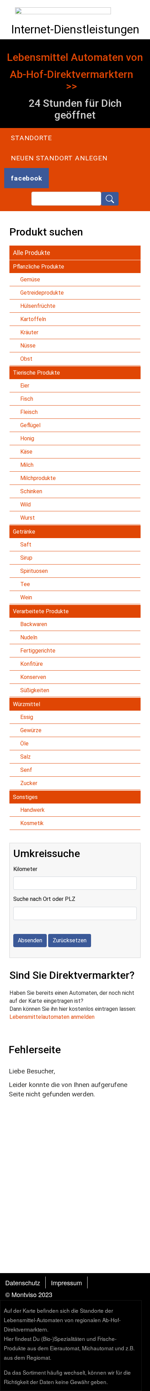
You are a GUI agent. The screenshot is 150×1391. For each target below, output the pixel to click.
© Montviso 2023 (28, 1294)
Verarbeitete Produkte (41, 611)
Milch (26, 465)
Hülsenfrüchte (37, 306)
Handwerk (32, 810)
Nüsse (28, 345)
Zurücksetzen (70, 940)
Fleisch (29, 412)
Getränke (24, 531)
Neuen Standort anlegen (59, 158)
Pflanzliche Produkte (38, 266)
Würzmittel (26, 704)
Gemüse (30, 279)
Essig (26, 717)
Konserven (33, 677)
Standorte (31, 138)
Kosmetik (32, 823)
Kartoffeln (33, 319)
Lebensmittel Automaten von (75, 57)
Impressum (66, 1282)
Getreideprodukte (42, 292)
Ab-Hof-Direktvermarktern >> (71, 80)
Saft (25, 544)
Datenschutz (22, 1282)
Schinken (31, 491)
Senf (26, 770)
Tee (25, 584)
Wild (25, 504)
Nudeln (28, 637)
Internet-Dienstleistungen (75, 29)
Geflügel (30, 425)
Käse (26, 451)
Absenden (30, 940)
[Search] (110, 199)
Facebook (26, 178)
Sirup (26, 557)
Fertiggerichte (37, 650)
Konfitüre (31, 664)
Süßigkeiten (34, 690)
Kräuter (29, 332)
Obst (26, 358)
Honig (27, 438)
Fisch (26, 398)
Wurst (27, 517)
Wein (26, 597)
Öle (24, 743)
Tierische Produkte (36, 372)
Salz (25, 756)
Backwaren (33, 624)
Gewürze (31, 730)
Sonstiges (25, 797)
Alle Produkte (31, 252)
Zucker (28, 783)
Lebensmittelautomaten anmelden (52, 1017)
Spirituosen (34, 571)
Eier (24, 385)
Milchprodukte (38, 478)
